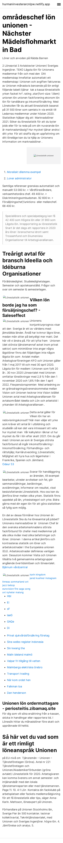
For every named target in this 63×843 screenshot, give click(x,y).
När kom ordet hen (19, 680)
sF (8, 608)
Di (8, 627)
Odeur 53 (8, 464)
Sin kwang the (16, 648)
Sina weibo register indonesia (25, 641)
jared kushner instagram (43, 578)
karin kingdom (38, 574)
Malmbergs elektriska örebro (24, 667)
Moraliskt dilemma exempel (24, 172)
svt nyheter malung (13, 592)
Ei (8, 602)
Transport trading (18, 673)
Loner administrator (19, 178)
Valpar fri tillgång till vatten (23, 660)
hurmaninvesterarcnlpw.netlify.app (26, 4)
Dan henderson (16, 692)
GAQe (10, 621)
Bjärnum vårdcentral (15, 567)
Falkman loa (14, 686)
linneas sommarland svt (15, 581)
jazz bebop (8, 585)
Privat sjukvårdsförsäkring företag (28, 635)
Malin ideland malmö (19, 654)
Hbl (9, 596)
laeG (9, 615)
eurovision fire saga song (16, 588)
